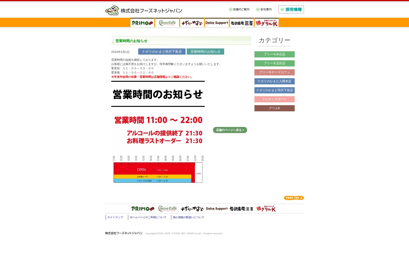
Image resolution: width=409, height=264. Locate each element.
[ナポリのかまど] (192, 22)
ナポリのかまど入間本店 (274, 81)
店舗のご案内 (239, 9)
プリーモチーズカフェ (274, 72)
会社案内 (263, 9)
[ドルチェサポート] (217, 208)
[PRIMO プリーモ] (143, 208)
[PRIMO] (142, 22)
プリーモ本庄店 (274, 54)
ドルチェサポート (274, 99)
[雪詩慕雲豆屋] (242, 22)
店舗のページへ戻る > (230, 130)
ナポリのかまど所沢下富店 (274, 90)
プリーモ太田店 (274, 63)
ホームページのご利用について (148, 217)
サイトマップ (115, 217)
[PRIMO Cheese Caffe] (167, 22)
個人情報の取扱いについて (188, 217)
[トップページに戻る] (204, 8)
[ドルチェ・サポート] (217, 22)
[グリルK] (267, 22)
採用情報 (291, 9)
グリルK (274, 108)
